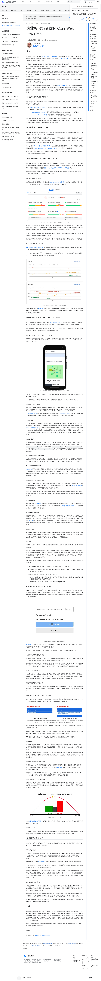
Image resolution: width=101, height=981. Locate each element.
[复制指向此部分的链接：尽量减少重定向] (35, 439)
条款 (24, 977)
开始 (93, 19)
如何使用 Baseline (48, 2)
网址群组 (40, 308)
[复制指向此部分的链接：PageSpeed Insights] (42, 179)
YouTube (93, 963)
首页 (27, 23)
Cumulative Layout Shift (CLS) (38, 112)
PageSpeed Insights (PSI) (56, 182)
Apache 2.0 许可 (72, 943)
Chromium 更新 (85, 962)
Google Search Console (53, 148)
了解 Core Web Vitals (25, 10)
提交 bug (75, 958)
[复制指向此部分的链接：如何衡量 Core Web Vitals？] (51, 127)
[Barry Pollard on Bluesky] (40, 46)
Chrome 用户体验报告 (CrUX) (42, 146)
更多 (58, 2)
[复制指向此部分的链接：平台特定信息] (37, 850)
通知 (60, 10)
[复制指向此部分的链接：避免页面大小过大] (37, 828)
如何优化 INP (68, 10)
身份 (36, 10)
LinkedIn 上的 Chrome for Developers (94, 967)
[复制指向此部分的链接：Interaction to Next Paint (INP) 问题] (53, 696)
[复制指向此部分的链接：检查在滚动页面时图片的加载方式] (46, 655)
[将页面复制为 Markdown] (38, 33)
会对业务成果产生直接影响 (49, 56)
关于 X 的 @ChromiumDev (94, 959)
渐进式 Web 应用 (45, 10)
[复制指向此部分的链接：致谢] (31, 931)
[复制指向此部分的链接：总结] (31, 906)
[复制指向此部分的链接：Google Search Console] (45, 244)
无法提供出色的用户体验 (67, 506)
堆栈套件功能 (42, 862)
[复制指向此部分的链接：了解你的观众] (34, 420)
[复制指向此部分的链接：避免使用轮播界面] (36, 500)
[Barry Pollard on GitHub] (36, 46)
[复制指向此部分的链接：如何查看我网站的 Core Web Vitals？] (58, 159)
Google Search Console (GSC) (35, 247)
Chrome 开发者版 (85, 958)
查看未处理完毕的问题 (76, 961)
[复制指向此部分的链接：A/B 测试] (32, 542)
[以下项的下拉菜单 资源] (26, 2)
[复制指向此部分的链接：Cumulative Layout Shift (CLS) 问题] (52, 587)
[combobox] (74, 1)
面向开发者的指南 (62, 85)
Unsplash (36, 935)
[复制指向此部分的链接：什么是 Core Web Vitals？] (49, 97)
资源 (23, 2)
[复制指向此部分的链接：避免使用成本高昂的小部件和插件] (46, 762)
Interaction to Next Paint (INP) (38, 115)
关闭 (82, 19)
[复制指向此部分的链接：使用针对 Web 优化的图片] (40, 513)
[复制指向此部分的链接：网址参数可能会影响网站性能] (42, 466)
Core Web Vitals (63, 58)
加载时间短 (13, 10)
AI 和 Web (4, 10)
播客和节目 (85, 968)
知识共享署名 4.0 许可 (48, 943)
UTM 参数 (29, 469)
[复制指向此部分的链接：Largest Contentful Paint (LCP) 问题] (53, 335)
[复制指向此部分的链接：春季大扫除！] (35, 742)
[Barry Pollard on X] (34, 46)
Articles (4, 7)
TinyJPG (30, 520)
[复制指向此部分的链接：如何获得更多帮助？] (44, 838)
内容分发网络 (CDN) (32, 428)
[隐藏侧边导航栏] (19, 978)
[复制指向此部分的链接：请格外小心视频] (35, 529)
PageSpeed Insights (39, 148)
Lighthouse (59, 767)
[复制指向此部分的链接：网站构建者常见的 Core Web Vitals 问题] (61, 318)
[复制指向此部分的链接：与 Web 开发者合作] (41, 882)
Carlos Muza (45, 935)
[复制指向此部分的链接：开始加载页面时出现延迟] (41, 404)
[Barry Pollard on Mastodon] (38, 46)
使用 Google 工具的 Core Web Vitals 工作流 (56, 168)
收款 (54, 10)
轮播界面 (39, 503)
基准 (39, 2)
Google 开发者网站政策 (34, 945)
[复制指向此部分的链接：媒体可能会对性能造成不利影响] (45, 480)
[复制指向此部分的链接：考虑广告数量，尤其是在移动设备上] (48, 780)
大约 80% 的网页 (77, 486)
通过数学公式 (30, 645)
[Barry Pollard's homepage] (43, 46)
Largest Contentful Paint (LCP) (38, 107)
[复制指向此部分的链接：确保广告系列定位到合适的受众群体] (45, 456)
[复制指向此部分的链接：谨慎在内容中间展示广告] (41, 671)
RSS (92, 970)
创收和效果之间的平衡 (35, 821)
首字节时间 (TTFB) (31, 413)
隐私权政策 (29, 977)
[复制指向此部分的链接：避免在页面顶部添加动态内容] (44, 683)
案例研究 (84, 965)
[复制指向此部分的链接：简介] (31, 51)
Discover (32, 2)
